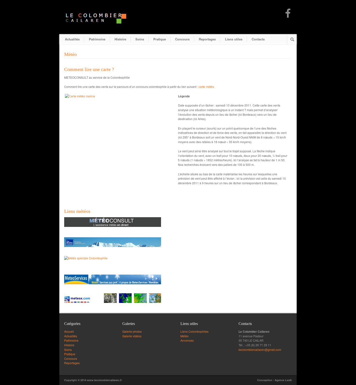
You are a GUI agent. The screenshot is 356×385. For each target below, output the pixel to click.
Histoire (120, 39)
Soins (139, 39)
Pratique (159, 39)
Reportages (207, 39)
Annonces (187, 340)
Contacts (258, 39)
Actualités (72, 39)
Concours (182, 39)
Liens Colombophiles (194, 331)
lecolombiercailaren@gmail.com (260, 349)
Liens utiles (233, 39)
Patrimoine (97, 39)
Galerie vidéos (131, 336)
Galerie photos (132, 331)
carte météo (206, 87)
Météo (184, 336)
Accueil (69, 331)
